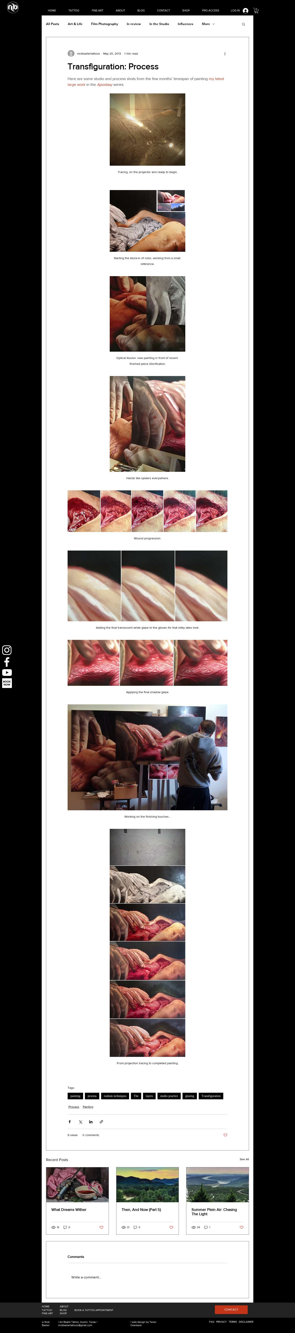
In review (134, 24)
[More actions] (224, 53)
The (136, 1096)
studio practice (169, 1096)
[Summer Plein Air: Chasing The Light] (217, 1184)
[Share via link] (101, 1122)
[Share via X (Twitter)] (80, 1122)
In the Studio (159, 24)
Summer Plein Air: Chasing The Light (214, 1211)
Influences (185, 24)
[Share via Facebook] (70, 1122)
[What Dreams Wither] (77, 1184)
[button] (256, 10)
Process (73, 1106)
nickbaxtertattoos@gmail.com (75, 1325)
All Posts (52, 24)
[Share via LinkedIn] (91, 1122)
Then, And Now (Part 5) (141, 1209)
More (206, 24)
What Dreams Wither (68, 1209)
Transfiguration (210, 1096)
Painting (88, 1106)
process (92, 1096)
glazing (189, 1096)
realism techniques (115, 1096)
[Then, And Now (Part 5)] (147, 1184)
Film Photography (104, 24)
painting (75, 1096)
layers (149, 1096)
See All (244, 1159)
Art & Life (75, 24)
